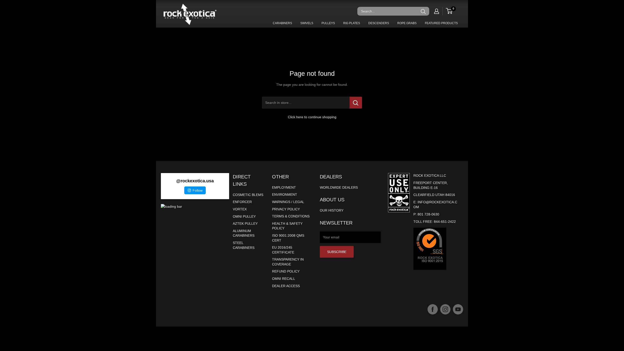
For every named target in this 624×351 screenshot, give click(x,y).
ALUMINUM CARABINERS (243, 233)
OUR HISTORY (331, 210)
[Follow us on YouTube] (458, 309)
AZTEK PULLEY (245, 223)
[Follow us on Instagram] (445, 309)
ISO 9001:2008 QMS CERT (288, 238)
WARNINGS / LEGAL (288, 202)
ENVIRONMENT (284, 194)
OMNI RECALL (283, 279)
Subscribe (336, 252)
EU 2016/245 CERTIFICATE (283, 249)
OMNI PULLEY (244, 216)
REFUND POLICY (286, 271)
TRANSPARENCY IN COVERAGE (288, 261)
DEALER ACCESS (286, 286)
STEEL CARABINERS (243, 245)
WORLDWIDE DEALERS (339, 187)
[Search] (423, 11)
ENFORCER (242, 202)
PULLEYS (328, 23)
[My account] (436, 11)
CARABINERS (282, 23)
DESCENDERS (378, 23)
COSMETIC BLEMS (248, 195)
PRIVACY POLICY (286, 209)
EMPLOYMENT (284, 187)
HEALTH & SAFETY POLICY (287, 226)
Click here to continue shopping (312, 117)
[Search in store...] (356, 102)
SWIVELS (306, 23)
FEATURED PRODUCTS (441, 23)
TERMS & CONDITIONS (291, 216)
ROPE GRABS (407, 23)
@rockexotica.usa (195, 180)
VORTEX (240, 209)
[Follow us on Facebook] (433, 309)
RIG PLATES (351, 23)
